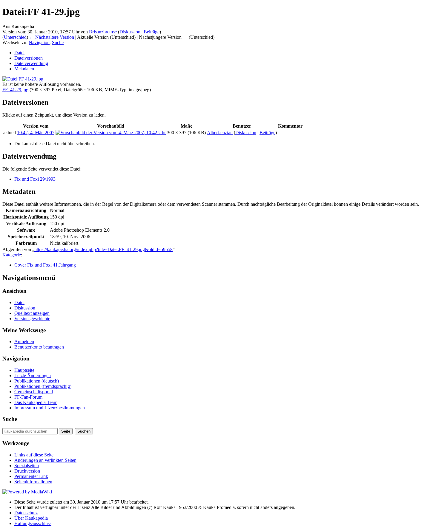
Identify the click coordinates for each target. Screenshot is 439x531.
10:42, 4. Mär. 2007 (35, 132)
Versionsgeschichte (32, 318)
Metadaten (24, 68)
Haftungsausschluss (32, 523)
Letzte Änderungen (32, 375)
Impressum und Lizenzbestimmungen (49, 407)
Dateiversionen (28, 58)
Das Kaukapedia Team (35, 402)
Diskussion (129, 31)
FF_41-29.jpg (15, 89)
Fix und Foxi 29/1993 (35, 179)
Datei (19, 52)
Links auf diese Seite (33, 454)
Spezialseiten (26, 465)
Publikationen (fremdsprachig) (42, 386)
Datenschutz (26, 512)
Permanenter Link (31, 476)
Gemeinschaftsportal (33, 391)
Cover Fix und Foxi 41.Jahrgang (45, 264)
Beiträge (151, 31)
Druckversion (27, 470)
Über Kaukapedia (31, 518)
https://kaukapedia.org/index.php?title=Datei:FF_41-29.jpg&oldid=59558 (103, 249)
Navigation (39, 42)
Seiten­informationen (33, 481)
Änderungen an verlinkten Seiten (45, 460)
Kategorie (11, 254)
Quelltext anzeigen (32, 313)
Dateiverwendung (31, 63)
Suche (58, 42)
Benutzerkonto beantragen (39, 346)
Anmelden (24, 341)
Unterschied (15, 37)
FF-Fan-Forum (28, 397)
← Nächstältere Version (51, 37)
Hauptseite (24, 370)
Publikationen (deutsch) (36, 380)
